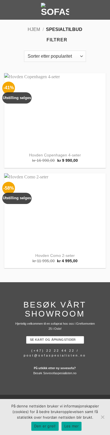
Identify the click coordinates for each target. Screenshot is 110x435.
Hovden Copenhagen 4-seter (55, 155)
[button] (7, 10)
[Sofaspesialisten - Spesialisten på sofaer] (55, 10)
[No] (102, 418)
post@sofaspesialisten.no (55, 355)
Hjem (34, 29)
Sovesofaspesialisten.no (59, 373)
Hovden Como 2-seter (55, 256)
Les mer (71, 426)
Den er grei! (45, 426)
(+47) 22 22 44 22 (53, 350)
